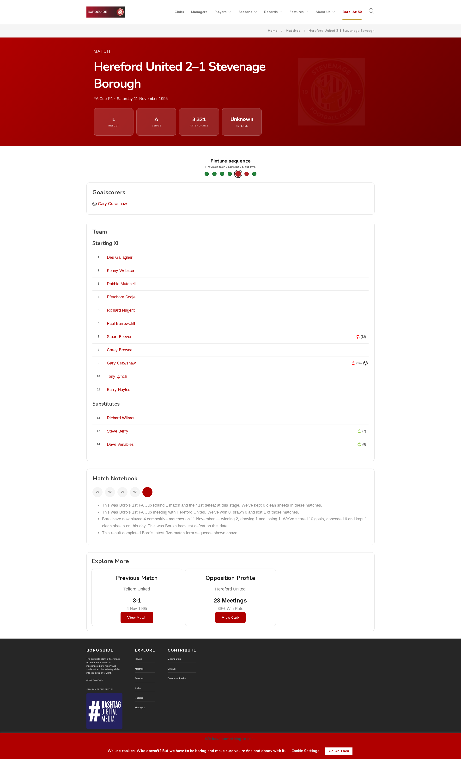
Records (271, 12)
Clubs (179, 12)
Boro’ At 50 (352, 12)
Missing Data (174, 659)
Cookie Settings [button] (305, 750)
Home (273, 30)
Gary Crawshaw (112, 203)
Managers (199, 12)
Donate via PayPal (177, 678)
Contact (172, 669)
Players (220, 12)
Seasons (245, 12)
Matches (293, 30)
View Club (230, 617)
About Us (322, 12)
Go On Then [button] (339, 751)
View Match (136, 617)
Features (296, 12)
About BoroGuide (94, 680)
